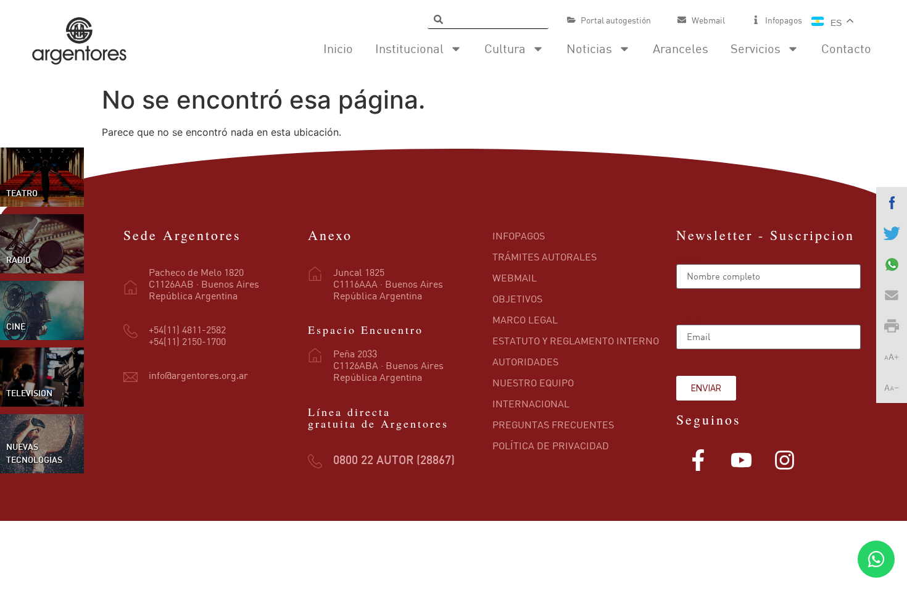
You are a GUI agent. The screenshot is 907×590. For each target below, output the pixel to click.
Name (689, 259)
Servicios (756, 48)
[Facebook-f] (697, 460)
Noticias (589, 48)
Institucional (409, 48)
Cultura (505, 48)
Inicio (338, 48)
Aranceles (680, 48)
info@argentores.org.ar (198, 375)
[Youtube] (741, 460)
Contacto (846, 48)
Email (689, 320)
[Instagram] (784, 460)
